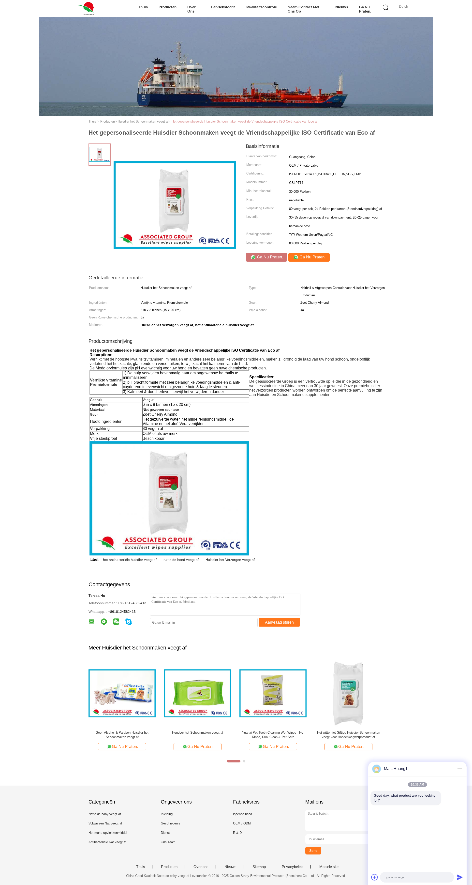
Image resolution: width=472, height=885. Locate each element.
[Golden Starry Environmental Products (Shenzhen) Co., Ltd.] (88, 8)
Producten (168, 7)
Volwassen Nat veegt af (105, 823)
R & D (237, 833)
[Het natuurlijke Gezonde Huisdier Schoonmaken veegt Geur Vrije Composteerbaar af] (197, 693)
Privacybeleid (292, 867)
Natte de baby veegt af (104, 814)
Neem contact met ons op (303, 9)
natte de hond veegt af (181, 560)
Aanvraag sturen (279, 622)
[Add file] (374, 877)
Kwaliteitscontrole (261, 7)
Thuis (143, 7)
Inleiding (167, 814)
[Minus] (460, 769)
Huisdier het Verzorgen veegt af (230, 560)
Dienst (165, 833)
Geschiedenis (170, 823)
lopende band (242, 814)
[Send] (460, 877)
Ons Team (168, 842)
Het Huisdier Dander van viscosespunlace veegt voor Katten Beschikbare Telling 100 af (122, 735)
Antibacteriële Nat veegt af (107, 842)
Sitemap (259, 867)
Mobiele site (329, 867)
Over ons (191, 9)
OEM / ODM (242, 823)
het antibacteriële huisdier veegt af (130, 560)
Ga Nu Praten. (365, 9)
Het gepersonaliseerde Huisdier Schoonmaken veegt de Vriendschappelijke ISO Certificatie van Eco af (245, 121)
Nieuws (341, 7)
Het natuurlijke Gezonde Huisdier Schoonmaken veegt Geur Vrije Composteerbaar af (197, 735)
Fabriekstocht (223, 7)
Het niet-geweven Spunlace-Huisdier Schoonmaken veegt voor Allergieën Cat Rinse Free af (348, 735)
